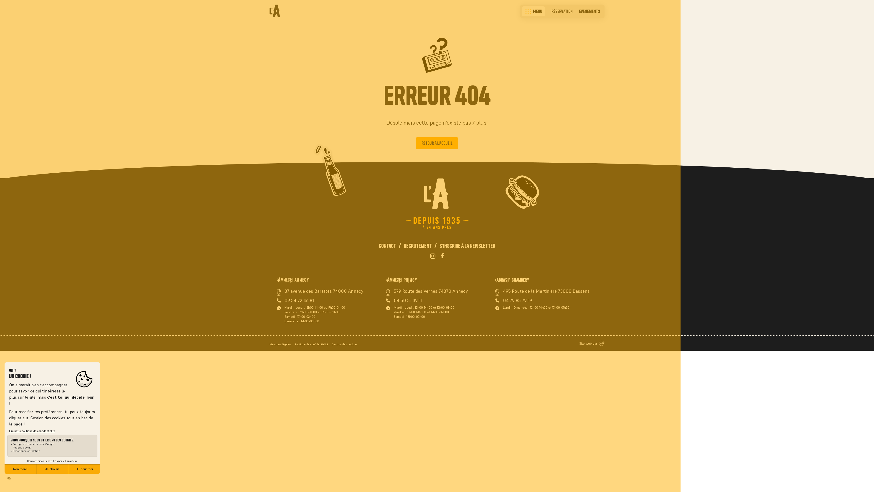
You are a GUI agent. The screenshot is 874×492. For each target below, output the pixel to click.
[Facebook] (442, 256)
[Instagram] (432, 256)
